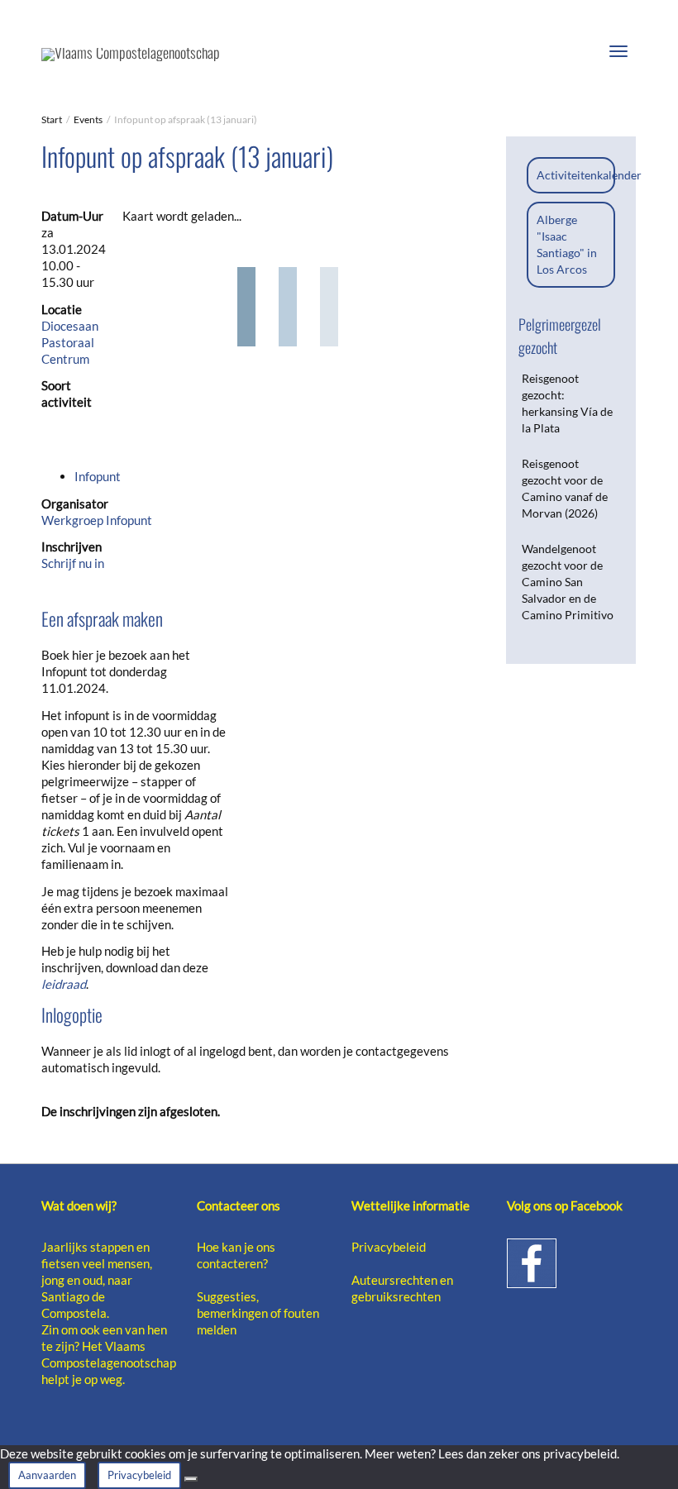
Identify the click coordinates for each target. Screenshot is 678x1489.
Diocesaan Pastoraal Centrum (69, 342)
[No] (191, 1479)
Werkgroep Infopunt (96, 520)
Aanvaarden (47, 1475)
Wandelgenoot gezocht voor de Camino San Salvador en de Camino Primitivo (568, 582)
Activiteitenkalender (589, 175)
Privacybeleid (388, 1246)
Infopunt (97, 476)
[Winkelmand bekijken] (575, 48)
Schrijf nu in (72, 563)
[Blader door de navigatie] (618, 51)
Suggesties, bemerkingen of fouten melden (258, 1313)
